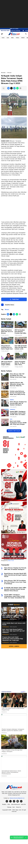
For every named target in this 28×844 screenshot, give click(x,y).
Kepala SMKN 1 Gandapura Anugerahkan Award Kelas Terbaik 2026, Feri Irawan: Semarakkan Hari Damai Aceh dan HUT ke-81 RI (18, 413)
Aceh (8, 37)
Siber (8, 804)
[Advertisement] (14, 14)
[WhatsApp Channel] (21, 801)
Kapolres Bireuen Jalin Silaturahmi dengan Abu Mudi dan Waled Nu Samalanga (17, 384)
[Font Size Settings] (3, 88)
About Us (18, 807)
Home (3, 37)
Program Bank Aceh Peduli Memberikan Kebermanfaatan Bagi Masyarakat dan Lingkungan (12, 638)
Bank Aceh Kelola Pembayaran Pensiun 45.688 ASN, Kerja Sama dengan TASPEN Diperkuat (18, 422)
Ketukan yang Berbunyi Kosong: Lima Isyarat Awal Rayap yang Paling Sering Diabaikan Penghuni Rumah (18, 392)
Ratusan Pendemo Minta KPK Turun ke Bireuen (7, 331)
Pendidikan (12, 409)
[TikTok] (14, 801)
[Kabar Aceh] (14, 34)
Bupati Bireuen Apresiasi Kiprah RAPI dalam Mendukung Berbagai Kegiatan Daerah (15, 575)
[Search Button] (25, 33)
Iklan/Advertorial (15, 804)
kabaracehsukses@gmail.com (17, 798)
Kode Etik (23, 804)
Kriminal (12, 399)
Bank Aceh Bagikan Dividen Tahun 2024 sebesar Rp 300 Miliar (12, 616)
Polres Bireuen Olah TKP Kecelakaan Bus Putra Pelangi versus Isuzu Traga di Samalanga (18, 375)
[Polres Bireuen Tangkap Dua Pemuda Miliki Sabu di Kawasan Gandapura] (5, 403)
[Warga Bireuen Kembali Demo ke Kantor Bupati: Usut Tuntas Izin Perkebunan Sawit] (7, 340)
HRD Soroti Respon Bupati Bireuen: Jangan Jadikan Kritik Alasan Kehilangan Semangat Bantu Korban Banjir (6, 363)
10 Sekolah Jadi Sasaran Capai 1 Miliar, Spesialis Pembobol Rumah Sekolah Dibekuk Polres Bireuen (15, 589)
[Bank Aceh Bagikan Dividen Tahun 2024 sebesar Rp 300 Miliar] (14, 614)
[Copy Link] (20, 88)
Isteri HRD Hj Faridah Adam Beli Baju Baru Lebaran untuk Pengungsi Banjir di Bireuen (21, 347)
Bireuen (7, 309)
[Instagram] (7, 801)
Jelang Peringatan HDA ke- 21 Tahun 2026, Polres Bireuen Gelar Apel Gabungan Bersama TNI (20, 363)
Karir (14, 807)
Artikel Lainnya (14, 646)
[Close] (26, 837)
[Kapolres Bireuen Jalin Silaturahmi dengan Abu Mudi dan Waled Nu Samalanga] (5, 385)
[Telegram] (14, 88)
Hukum (17, 37)
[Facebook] (8, 88)
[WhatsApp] (17, 88)
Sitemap (9, 807)
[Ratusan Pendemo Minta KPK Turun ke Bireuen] (7, 324)
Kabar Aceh (11, 560)
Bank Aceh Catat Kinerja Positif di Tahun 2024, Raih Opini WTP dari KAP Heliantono (13, 631)
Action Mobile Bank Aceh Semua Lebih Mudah (13, 624)
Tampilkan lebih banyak (14, 431)
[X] (11, 88)
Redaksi (4, 804)
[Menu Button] (2, 33)
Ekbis (12, 37)
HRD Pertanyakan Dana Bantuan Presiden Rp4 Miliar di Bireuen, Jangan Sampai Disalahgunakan (20, 331)
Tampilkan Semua (9, 305)
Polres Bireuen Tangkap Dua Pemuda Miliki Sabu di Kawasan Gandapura (18, 403)
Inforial (22, 37)
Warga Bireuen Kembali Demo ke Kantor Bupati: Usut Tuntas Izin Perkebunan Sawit (7, 347)
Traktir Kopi (15, 299)
